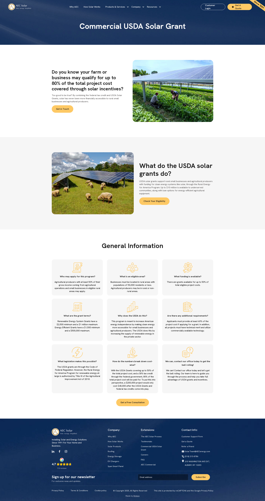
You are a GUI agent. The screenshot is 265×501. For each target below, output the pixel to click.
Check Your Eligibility (154, 201)
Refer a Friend (187, 446)
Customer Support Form (192, 436)
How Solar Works (92, 6)
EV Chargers (113, 461)
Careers (144, 454)
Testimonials (146, 441)
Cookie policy (100, 490)
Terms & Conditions (79, 490)
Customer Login (210, 7)
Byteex (137, 496)
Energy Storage (115, 456)
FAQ (143, 459)
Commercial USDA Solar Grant (151, 448)
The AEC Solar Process (151, 436)
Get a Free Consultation (132, 402)
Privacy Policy (58, 490)
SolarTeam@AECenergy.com (197, 451)
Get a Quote (186, 441)
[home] (19, 7)
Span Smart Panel (116, 466)
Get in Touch (62, 108)
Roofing (111, 451)
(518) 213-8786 (191, 456)
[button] (116, 7)
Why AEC (74, 6)
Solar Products (114, 446)
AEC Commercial (148, 464)
